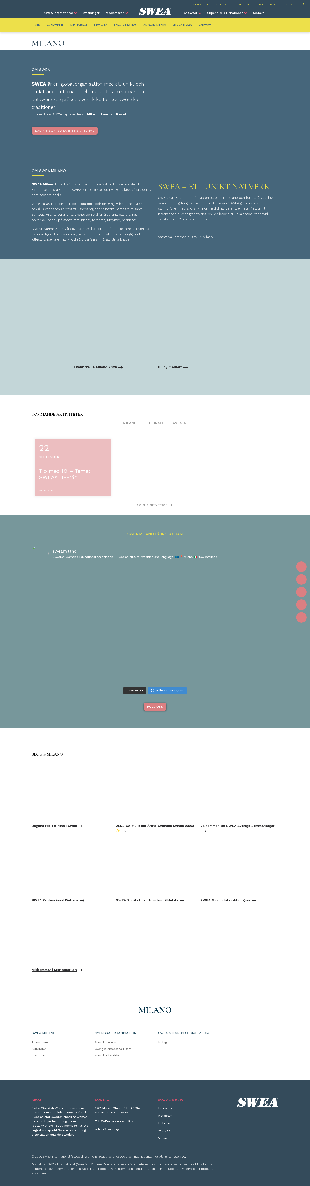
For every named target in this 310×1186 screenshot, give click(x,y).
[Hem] (71, 791)
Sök (304, 3)
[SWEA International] (155, 11)
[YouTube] (301, 604)
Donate (274, 4)
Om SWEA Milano (154, 25)
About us (221, 4)
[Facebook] (301, 566)
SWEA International (58, 13)
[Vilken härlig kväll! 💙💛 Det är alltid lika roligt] (254, 590)
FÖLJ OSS (155, 707)
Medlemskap (115, 13)
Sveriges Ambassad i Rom (113, 1049)
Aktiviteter (292, 4)
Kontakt (258, 13)
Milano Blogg (182, 25)
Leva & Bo (100, 25)
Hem (37, 25)
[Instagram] (301, 579)
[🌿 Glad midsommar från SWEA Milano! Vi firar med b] (155, 602)
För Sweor (189, 13)
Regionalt (154, 423)
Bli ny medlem (201, 4)
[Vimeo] (301, 617)
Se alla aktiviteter (152, 505)
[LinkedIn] (301, 592)
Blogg (237, 4)
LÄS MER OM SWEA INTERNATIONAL (64, 130)
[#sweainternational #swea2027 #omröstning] (105, 572)
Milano (129, 423)
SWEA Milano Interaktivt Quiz (225, 900)
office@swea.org (107, 1129)
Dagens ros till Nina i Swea (54, 826)
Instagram (165, 1042)
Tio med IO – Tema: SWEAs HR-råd (64, 474)
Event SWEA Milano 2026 (95, 367)
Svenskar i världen (107, 1055)
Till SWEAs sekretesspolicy (114, 1121)
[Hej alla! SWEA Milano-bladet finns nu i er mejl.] (55, 592)
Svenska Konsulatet (109, 1042)
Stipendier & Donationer (225, 13)
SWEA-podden (255, 4)
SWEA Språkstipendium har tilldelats (147, 900)
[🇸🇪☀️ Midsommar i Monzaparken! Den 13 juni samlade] (205, 625)
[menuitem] (60, 13)
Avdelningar (91, 13)
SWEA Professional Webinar (55, 900)
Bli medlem (40, 1042)
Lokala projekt (125, 25)
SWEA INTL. (181, 423)
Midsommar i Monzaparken (54, 970)
